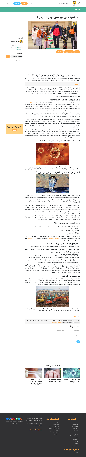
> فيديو (77, 437)
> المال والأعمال (75, 426)
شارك (8, 56)
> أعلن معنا (57, 422)
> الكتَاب (77, 443)
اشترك (14, 130)
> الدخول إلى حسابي (55, 430)
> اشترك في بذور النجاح (54, 426)
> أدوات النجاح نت (75, 445)
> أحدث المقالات (75, 422)
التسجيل (17, 3)
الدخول (24, 3)
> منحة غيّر (76, 452)
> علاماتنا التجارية (56, 432)
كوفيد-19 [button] (60, 52)
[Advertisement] (52, 63)
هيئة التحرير (15, 41)
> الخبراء (77, 441)
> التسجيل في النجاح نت (54, 428)
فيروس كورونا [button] (69, 52)
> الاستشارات (76, 439)
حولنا (22, 421)
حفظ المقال (19, 49)
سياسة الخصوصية (16, 421)
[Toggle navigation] (7, 3)
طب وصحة (13, 47)
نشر (78, 341)
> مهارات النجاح (75, 424)
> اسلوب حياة (76, 428)
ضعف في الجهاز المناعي (53, 238)
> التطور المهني (75, 430)
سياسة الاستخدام (9, 421)
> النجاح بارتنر (56, 424)
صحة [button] (77, 52)
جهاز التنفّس (30, 102)
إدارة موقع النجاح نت (57, 322)
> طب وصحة (76, 432)
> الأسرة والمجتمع (74, 435)
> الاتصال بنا (57, 435)
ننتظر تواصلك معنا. (37, 425)
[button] (52, 84)
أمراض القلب (31, 238)
